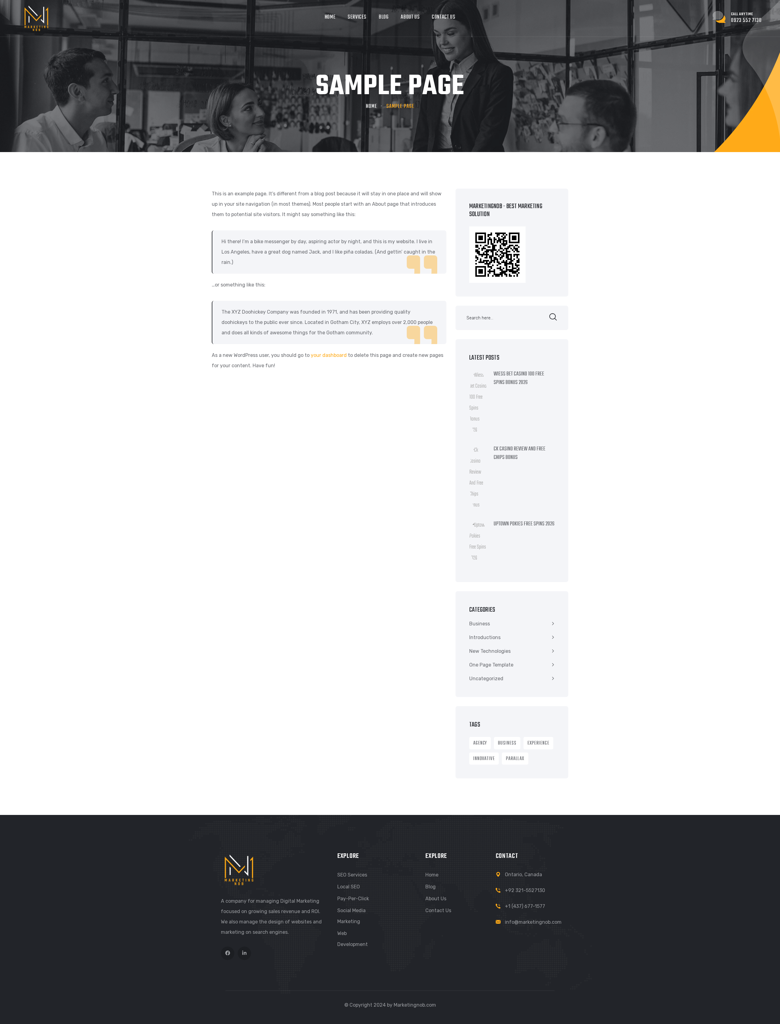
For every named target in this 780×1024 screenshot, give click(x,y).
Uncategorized (486, 678)
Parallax (515, 759)
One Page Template (491, 665)
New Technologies (490, 651)
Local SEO (348, 887)
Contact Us (443, 17)
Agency (480, 743)
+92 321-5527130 (525, 890)
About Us (410, 17)
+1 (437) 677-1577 (525, 906)
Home (330, 17)
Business (479, 624)
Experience (538, 743)
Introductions (485, 637)
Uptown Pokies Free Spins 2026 (524, 524)
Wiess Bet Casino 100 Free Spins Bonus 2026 (519, 378)
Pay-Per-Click (353, 898)
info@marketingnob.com (533, 922)
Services (357, 17)
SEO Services (352, 875)
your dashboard (329, 355)
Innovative (484, 759)
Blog (383, 17)
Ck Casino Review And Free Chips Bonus (519, 453)
